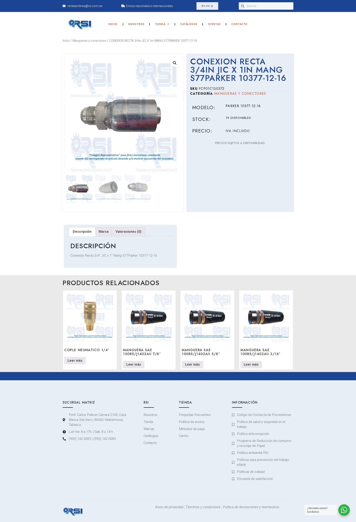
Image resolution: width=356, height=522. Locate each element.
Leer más (75, 360)
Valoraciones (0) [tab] (128, 231)
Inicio (112, 24)
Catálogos (189, 24)
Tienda (160, 24)
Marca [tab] (104, 231)
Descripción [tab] (82, 231)
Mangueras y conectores (89, 41)
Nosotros (136, 24)
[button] (174, 63)
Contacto (239, 24)
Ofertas (214, 24)
